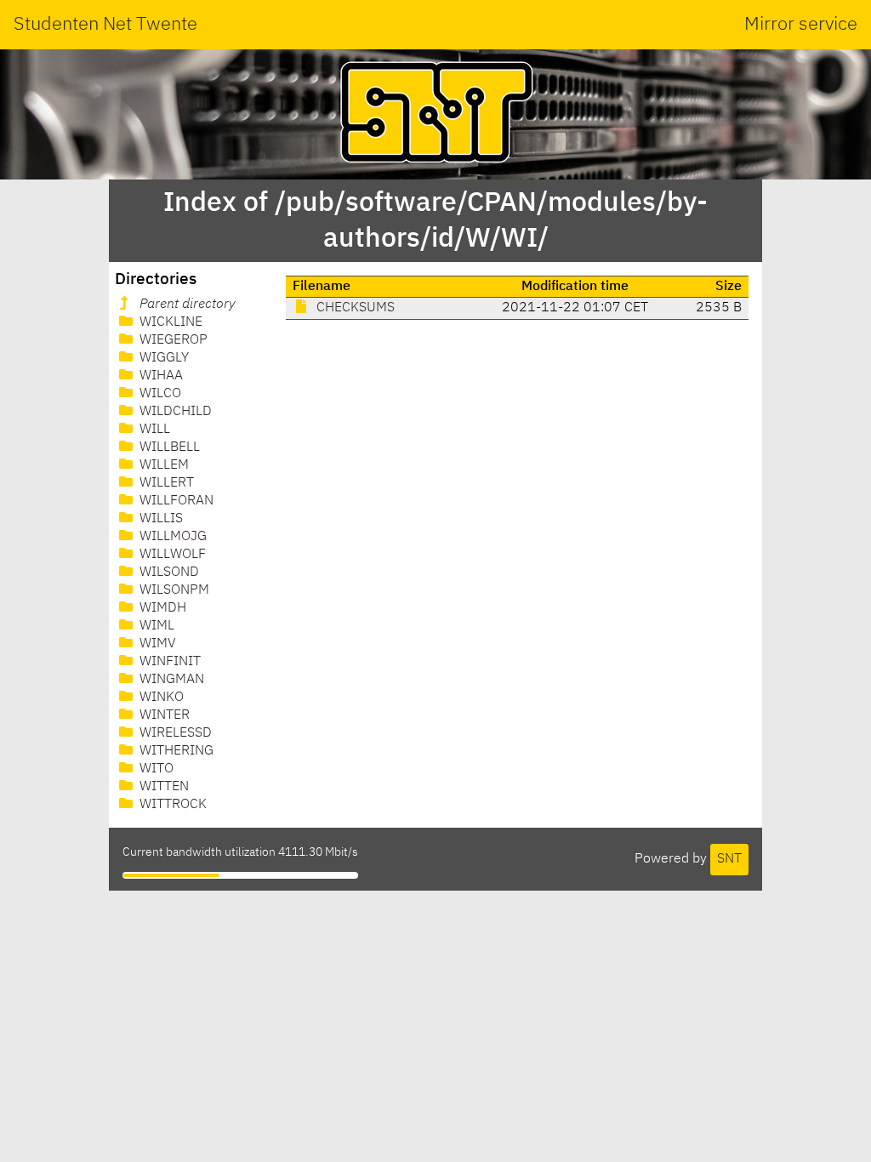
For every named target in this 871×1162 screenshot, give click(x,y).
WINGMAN (170, 679)
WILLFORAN (174, 501)
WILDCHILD (174, 412)
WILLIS (159, 519)
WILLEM (162, 465)
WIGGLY (162, 358)
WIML (155, 626)
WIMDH (161, 608)
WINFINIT (168, 662)
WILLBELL (168, 447)
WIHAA (159, 376)
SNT (729, 859)
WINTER (163, 715)
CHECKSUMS (354, 308)
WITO (155, 769)
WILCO (158, 394)
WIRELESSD (174, 733)
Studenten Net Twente (105, 24)
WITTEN (162, 787)
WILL (153, 429)
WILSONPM (172, 590)
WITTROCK (171, 805)
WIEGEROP (172, 340)
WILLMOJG (171, 537)
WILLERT (165, 483)
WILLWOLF (171, 554)
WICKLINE (169, 322)
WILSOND (167, 572)
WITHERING (174, 751)
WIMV (156, 644)
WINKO (160, 697)
